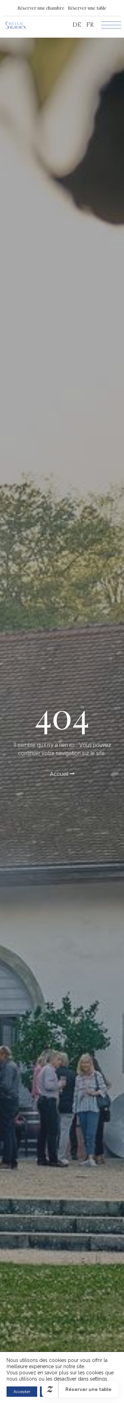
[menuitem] (76, 25)
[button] (41, 7)
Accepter (21, 1391)
